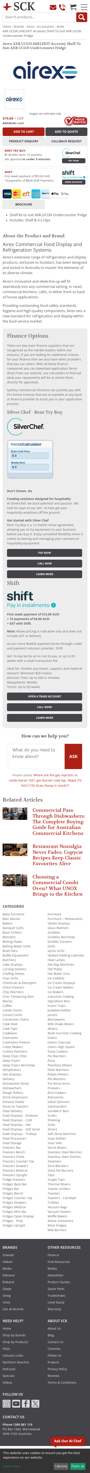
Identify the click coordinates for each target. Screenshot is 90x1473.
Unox (6, 1302)
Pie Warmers (57, 1056)
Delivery (8, 1079)
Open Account (73, 182)
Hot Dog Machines (61, 964)
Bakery (7, 923)
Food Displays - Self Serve (21, 1129)
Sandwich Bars (58, 1111)
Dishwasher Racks (16, 1083)
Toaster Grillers (59, 1189)
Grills (51, 946)
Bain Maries (11, 919)
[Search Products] (81, 17)
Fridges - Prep (13, 1221)
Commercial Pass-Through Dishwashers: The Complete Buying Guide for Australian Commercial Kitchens (59, 821)
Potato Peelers (58, 1074)
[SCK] (19, 6)
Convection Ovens (16, 1019)
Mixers (52, 1028)
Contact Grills (12, 1015)
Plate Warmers (58, 1070)
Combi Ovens (12, 1010)
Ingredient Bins (59, 1001)
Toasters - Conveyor (62, 1198)
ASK (73, 756)
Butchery (9, 960)
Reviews (53, 1376)
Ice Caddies (56, 978)
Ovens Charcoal (59, 1042)
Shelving (54, 1120)
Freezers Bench (14, 1152)
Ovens (52, 1038)
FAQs (6, 1349)
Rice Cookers (57, 1092)
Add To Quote (66, 131)
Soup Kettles (57, 1138)
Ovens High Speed (61, 1047)
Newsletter (56, 1275)
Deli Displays (12, 1074)
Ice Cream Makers (61, 987)
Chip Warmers (13, 992)
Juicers (52, 1015)
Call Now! (44, 707)
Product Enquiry (23, 141)
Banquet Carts (13, 928)
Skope (7, 1289)
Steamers (54, 1161)
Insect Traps (57, 1005)
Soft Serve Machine (62, 1134)
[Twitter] (35, 1403)
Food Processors (14, 1138)
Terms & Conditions (62, 1382)
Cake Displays (13, 964)
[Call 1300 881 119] (62, 7)
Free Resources (59, 1262)
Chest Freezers (13, 987)
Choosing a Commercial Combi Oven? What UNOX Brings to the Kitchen (58, 885)
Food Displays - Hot (17, 1124)
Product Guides (59, 1282)
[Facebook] (26, 1403)
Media (52, 1268)
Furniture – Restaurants (65, 919)
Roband (8, 1282)
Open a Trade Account (44, 696)
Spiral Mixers (57, 1147)
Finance (53, 1255)
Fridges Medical (14, 1207)
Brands (19, 26)
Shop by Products (15, 1342)
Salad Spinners (59, 1102)
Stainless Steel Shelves (64, 1157)
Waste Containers (60, 1221)
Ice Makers (55, 992)
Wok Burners (57, 1230)
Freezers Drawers (15, 1166)
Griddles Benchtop (61, 937)
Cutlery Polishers (15, 1051)
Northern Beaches (16, 1362)
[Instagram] (6, 1403)
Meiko (7, 1268)
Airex (30, 26)
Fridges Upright (14, 1225)
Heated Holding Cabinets (66, 955)
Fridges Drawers (14, 1202)
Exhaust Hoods (13, 1102)
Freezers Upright (15, 1175)
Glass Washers (58, 928)
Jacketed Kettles (59, 1010)
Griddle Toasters (60, 941)
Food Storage (12, 1143)
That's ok (77, 1466)
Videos (7, 1382)
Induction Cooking (61, 996)
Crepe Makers (13, 1047)
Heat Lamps (56, 960)
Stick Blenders (58, 1166)
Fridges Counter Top (17, 1198)
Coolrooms (10, 1038)
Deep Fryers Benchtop (19, 1065)
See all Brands (13, 1309)
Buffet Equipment (15, 955)
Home (7, 26)
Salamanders (57, 1106)
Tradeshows (56, 1295)
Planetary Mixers (60, 1065)
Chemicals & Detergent (19, 983)
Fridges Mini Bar (15, 1211)
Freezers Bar (12, 1147)
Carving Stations (14, 969)
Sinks (51, 1124)
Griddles (54, 932)
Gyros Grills (56, 951)
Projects (53, 1362)
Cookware (10, 1033)
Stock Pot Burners (60, 1170)
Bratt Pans (10, 951)
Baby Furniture (13, 914)
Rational (9, 1275)
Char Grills (10, 978)
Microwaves (56, 1019)
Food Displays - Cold (17, 1120)
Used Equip (56, 1302)
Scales (52, 1115)
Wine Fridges (57, 1225)
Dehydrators (12, 1070)
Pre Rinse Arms (59, 1083)
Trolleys (53, 1202)
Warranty (54, 1309)
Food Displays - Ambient (20, 1115)
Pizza (51, 1060)
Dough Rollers (13, 1092)
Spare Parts (56, 1289)
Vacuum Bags (57, 1207)
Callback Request (66, 141)
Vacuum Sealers (59, 1211)
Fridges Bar (11, 1189)
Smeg (7, 1295)
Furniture (54, 914)
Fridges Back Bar (15, 1184)
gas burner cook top (51, 780)
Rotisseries (56, 1097)
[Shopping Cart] (73, 7)
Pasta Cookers (58, 1051)
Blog (51, 1335)
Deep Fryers (11, 1060)
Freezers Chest (13, 1157)
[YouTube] (16, 1403)
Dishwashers (12, 1088)
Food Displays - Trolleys (20, 1134)
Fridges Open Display (18, 1216)
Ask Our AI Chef (67, 1441)
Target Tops (56, 1179)
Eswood (8, 1255)
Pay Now (73, 161)
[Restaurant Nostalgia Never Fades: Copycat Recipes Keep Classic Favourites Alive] (15, 852)
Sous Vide (55, 1143)
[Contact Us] (53, 7)
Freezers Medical (15, 1170)
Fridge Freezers (14, 1179)
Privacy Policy (57, 1369)
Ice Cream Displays (61, 983)
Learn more (44, 574)
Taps (51, 1175)
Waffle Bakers (58, 1216)
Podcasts (9, 1369)
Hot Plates (55, 969)
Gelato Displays (59, 923)
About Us (54, 1328)
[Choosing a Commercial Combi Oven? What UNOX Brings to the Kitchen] (15, 882)
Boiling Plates (12, 941)
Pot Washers (57, 1079)
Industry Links (13, 1355)
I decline (61, 1466)
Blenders (9, 937)
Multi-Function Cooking (64, 1033)
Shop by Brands (14, 1335)
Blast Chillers (12, 932)
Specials (9, 1376)
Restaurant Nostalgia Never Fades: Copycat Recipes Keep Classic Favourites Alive (58, 855)
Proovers (54, 1088)
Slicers (52, 1129)
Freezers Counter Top (18, 1161)
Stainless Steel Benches (65, 1152)
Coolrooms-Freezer (16, 1042)
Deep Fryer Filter (15, 1056)
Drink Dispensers (15, 1097)
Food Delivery (12, 1111)
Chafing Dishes (13, 973)
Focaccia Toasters (15, 1106)
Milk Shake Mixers (61, 1024)
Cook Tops (10, 1028)
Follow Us (54, 1355)
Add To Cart (24, 131)
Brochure (23, 204)
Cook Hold (10, 1024)
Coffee (7, 1005)
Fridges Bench (13, 1193)
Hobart (8, 1262)
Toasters (54, 1193)
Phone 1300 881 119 (17, 1424)
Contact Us (55, 1342)
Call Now (45, 563)
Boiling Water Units (17, 946)
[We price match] (75, 121)
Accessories (45, 26)
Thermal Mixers (59, 1184)
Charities (54, 1349)
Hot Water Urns (59, 973)
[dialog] (45, 1461)
